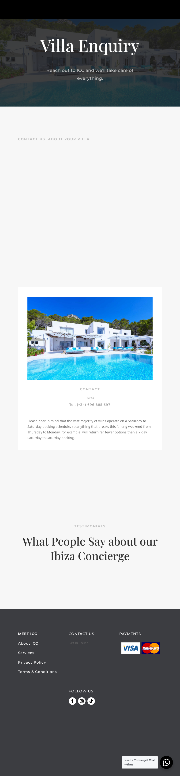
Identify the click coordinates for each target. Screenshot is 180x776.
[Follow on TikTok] (91, 701)
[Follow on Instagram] (82, 701)
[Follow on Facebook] (72, 701)
